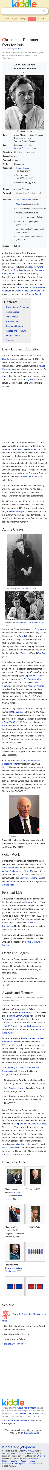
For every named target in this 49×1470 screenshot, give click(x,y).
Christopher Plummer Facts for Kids (18, 1420)
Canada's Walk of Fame (13, 1154)
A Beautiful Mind (9, 722)
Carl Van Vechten (24, 588)
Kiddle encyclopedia (26, 1407)
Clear (39, 11)
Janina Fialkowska (23, 199)
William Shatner (30, 476)
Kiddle (4, 1461)
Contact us (6, 1463)
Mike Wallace (17, 711)
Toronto (37, 355)
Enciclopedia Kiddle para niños (27, 1463)
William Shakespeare (12, 871)
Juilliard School (22, 1144)
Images (14, 19)
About (23, 1461)
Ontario (5, 358)
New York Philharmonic (30, 877)
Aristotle (6, 725)
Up (42, 735)
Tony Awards (20, 270)
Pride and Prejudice (18, 511)
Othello (22, 652)
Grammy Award (33, 294)
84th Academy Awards (14, 1088)
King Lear (41, 652)
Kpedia (32, 19)
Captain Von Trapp (33, 675)
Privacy (32, 1461)
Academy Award (35, 266)
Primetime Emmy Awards (17, 1015)
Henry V (27, 871)
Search (44, 11)
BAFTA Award (22, 287)
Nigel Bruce (21, 203)
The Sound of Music (35, 622)
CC (24, 72)
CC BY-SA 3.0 (30, 1450)
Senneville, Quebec (13, 449)
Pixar (36, 735)
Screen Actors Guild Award (27, 290)
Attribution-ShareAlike (29, 1413)
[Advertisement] (24, 29)
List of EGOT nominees (15, 1343)
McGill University (10, 1147)
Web (7, 19)
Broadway (39, 629)
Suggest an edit (31, 1432)
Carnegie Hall (8, 884)
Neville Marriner (9, 867)
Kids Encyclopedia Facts (12, 48)
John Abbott (21, 217)
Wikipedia (41, 1455)
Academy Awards (36, 685)
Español (41, 19)
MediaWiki (35, 1458)
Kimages (23, 19)
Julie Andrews (21, 622)
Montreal (32, 449)
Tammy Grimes (22, 167)
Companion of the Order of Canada (30, 1123)
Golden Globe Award (29, 1025)
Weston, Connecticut (22, 148)
